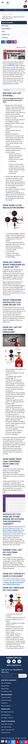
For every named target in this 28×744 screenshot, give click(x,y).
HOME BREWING (6, 28)
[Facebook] (9, 661)
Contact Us (4, 703)
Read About (7, 90)
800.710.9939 (9, 724)
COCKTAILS (5, 37)
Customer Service (6, 700)
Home (4, 13)
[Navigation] (3, 2)
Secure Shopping (6, 683)
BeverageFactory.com (7, 712)
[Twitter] (14, 661)
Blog (10, 13)
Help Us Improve (6, 706)
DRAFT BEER (5, 25)
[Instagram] (19, 661)
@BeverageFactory (14, 665)
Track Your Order (6, 697)
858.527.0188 (7, 727)
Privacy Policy (5, 686)
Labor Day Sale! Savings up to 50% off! (14, 10)
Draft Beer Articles (7, 15)
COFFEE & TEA (5, 34)
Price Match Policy (6, 691)
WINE (3, 31)
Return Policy (5, 688)
